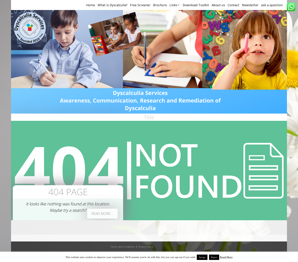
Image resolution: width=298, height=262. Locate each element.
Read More (226, 257)
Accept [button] (202, 257)
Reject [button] (214, 257)
